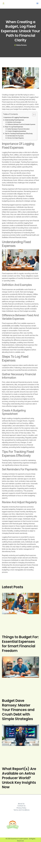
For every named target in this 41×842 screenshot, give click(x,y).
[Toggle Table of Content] (33, 114)
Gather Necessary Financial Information (18, 129)
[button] (37, 3)
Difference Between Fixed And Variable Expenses (21, 124)
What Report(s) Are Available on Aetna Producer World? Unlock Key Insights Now (19, 777)
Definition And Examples (14, 122)
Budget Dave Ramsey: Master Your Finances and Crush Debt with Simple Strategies (18, 709)
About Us (21, 804)
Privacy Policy (21, 808)
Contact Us (21, 806)
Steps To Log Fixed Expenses (14, 127)
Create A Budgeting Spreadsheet (17, 131)
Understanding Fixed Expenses (14, 120)
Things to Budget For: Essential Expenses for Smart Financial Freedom (20, 643)
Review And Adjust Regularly (16, 138)
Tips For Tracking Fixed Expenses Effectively (19, 133)
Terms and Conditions (21, 810)
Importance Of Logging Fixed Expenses (16, 117)
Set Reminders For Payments (15, 136)
